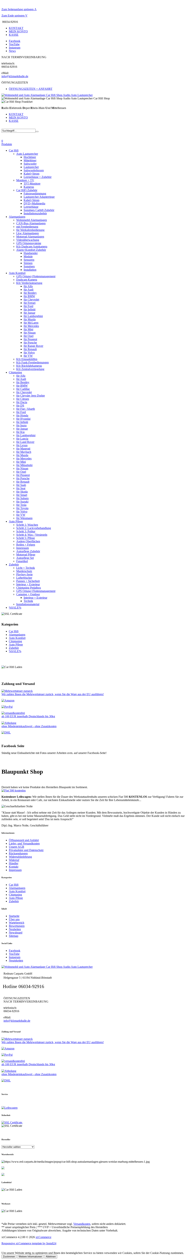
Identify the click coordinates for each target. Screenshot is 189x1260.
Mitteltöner (30, 160)
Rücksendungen (18, 853)
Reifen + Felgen (25, 544)
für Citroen (22, 398)
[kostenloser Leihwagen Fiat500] (13, 790)
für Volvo (29, 352)
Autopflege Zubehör (28, 551)
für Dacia (21, 402)
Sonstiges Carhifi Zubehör (39, 210)
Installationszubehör (35, 213)
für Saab (21, 485)
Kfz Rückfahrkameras (29, 365)
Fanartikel (22, 561)
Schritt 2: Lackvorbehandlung (33, 528)
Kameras (29, 186)
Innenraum (22, 547)
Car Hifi (13, 150)
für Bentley (30, 292)
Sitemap (13, 935)
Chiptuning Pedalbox (28, 587)
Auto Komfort (17, 273)
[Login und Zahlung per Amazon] (7, 700)
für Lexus (22, 445)
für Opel (28, 335)
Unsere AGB (16, 846)
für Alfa (28, 286)
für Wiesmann (24, 518)
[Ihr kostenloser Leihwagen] (9, 1107)
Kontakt (13, 866)
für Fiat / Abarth (25, 408)
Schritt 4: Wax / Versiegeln (31, 534)
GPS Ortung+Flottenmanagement (35, 276)
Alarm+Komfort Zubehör (31, 249)
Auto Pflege (16, 521)
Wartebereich (16, 922)
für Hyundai (23, 418)
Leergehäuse (31, 206)
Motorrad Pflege (25, 554)
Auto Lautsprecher (27, 153)
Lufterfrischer (24, 577)
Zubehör (14, 564)
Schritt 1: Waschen (27, 524)
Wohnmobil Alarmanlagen (31, 220)
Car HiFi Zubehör (26, 190)
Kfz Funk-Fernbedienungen (32, 362)
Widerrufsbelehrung (20, 856)
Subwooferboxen (34, 170)
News (12, 50)
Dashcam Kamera (26, 279)
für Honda (22, 415)
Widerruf (14, 860)
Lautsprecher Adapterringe (39, 196)
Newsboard (15, 932)
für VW (28, 355)
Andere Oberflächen (28, 541)
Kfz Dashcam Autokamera (31, 246)
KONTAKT (16, 28)
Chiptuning (15, 372)
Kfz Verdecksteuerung (29, 282)
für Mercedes (31, 326)
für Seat (20, 488)
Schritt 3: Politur (25, 531)
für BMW (29, 296)
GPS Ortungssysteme (28, 243)
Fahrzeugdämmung (35, 193)
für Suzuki (22, 501)
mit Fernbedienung (27, 226)
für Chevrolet (31, 299)
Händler (13, 863)
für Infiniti (29, 309)
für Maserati (23, 448)
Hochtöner (30, 157)
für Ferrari (29, 302)
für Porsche (30, 342)
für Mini (28, 329)
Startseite (14, 916)
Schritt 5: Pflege (25, 538)
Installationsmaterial (27, 604)
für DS (20, 405)
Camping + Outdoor (28, 594)
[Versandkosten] (6, 732)
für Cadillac (23, 388)
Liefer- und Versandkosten (24, 843)
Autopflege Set (25, 557)
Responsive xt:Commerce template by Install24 (28, 1243)
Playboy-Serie (24, 574)
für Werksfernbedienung (30, 229)
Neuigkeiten (16, 960)
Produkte (6, 144)
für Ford (28, 306)
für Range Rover (33, 345)
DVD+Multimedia (34, 203)
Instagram (14, 47)
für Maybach (23, 451)
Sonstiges (29, 266)
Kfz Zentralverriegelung (30, 369)
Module (28, 256)
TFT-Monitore (32, 183)
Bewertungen (17, 925)
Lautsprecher (31, 167)
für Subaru (22, 498)
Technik (28, 600)
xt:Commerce (43, 1237)
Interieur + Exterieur (28, 584)
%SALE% (15, 607)
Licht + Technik (25, 567)
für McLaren (31, 322)
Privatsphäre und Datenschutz (26, 850)
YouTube (14, 44)
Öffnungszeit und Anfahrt (24, 840)
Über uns (14, 919)
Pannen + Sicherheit (28, 581)
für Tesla (21, 504)
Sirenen (28, 263)
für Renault (30, 349)
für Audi (28, 289)
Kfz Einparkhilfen (26, 359)
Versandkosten (81, 1223)
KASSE (13, 34)
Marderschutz (24, 571)
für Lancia (22, 438)
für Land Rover (25, 441)
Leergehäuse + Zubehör (37, 177)
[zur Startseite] (47, 95)
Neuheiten (15, 929)
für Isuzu (21, 425)
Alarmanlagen (17, 216)
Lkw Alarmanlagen (27, 233)
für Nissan (30, 332)
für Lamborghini (33, 316)
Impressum (15, 870)
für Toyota (22, 508)
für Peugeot (30, 339)
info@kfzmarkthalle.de (14, 76)
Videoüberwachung (27, 239)
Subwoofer (30, 163)
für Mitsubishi (24, 465)
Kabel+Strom (31, 173)
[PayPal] (7, 706)
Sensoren (29, 259)
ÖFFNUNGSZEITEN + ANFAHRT (30, 88)
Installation (30, 269)
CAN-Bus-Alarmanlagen (31, 223)
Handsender (31, 253)
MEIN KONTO (18, 31)
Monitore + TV (25, 180)
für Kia (20, 432)
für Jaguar (29, 312)
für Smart (21, 494)
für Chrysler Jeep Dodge (30, 395)
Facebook (14, 41)
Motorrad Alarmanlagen (30, 236)
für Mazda (30, 319)
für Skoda (22, 491)
